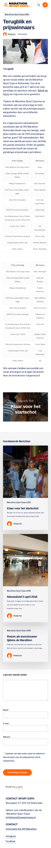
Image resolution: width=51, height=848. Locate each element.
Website (6, 737)
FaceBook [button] (10, 841)
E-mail (6, 723)
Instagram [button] (11, 836)
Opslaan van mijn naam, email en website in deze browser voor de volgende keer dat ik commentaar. (24, 757)
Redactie (11, 34)
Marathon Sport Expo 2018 (17, 15)
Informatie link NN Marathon (21, 829)
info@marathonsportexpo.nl (21, 817)
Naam (6, 710)
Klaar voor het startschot (25, 407)
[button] (45, 5)
